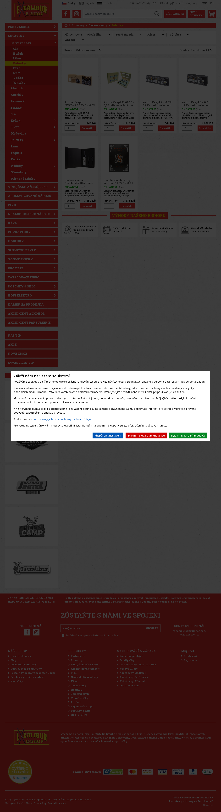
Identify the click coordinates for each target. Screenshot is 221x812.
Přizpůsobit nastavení (107, 435)
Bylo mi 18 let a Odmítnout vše (146, 435)
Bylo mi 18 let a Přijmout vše (188, 435)
